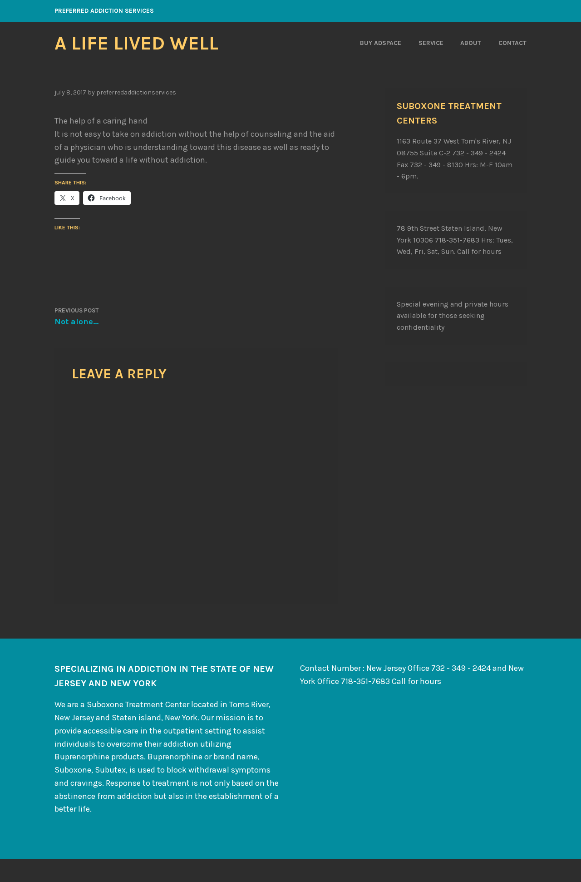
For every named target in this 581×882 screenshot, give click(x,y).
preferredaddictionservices (136, 92)
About (470, 43)
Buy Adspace (380, 43)
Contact (512, 43)
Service (431, 43)
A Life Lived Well (136, 43)
